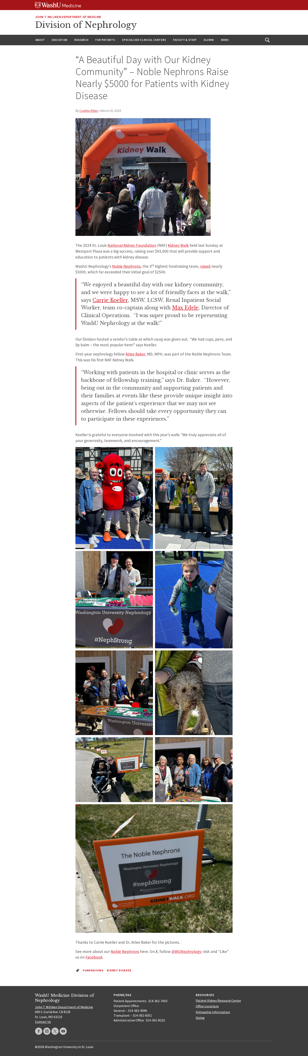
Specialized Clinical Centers (144, 40)
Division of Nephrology (86, 25)
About (40, 40)
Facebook (93, 957)
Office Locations (207, 1006)
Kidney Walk (178, 245)
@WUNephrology (186, 951)
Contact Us (43, 1022)
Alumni (209, 40)
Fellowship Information (213, 1012)
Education (59, 40)
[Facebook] (38, 1031)
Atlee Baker (135, 354)
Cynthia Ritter (88, 111)
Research (81, 40)
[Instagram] (46, 1031)
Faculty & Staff (185, 40)
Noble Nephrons (126, 266)
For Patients (105, 40)
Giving (200, 1018)
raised (205, 266)
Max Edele (185, 308)
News (225, 40)
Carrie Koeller (110, 300)
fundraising (93, 970)
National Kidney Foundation (131, 245)
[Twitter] (55, 1031)
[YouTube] (63, 1031)
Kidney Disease (119, 970)
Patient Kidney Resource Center (218, 1000)
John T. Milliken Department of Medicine (68, 17)
